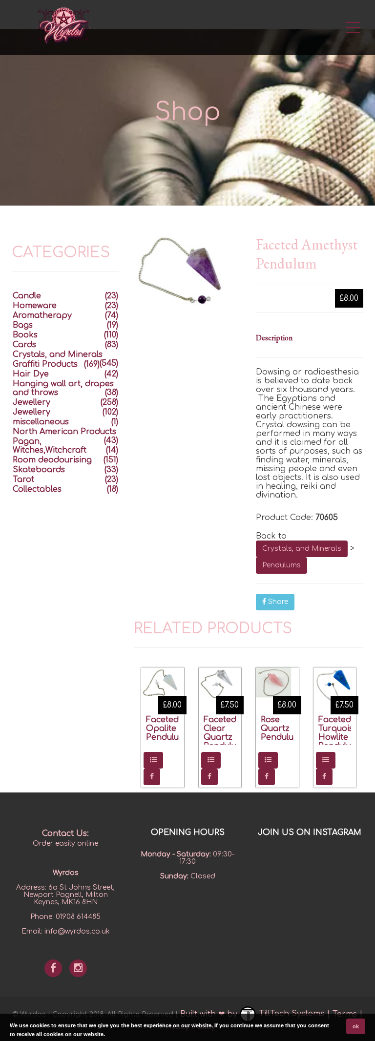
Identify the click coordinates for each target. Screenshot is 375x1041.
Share (277, 601)
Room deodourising (52, 460)
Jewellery (31, 402)
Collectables (37, 489)
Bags (23, 325)
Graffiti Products (45, 364)
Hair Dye (31, 374)
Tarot (23, 479)
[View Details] (153, 760)
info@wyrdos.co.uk (77, 931)
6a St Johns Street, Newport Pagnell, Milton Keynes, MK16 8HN (69, 895)
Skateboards (39, 469)
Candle (27, 295)
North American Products (64, 431)
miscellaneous (41, 421)
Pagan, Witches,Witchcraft (49, 446)
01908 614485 (78, 916)
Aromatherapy (42, 315)
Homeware (35, 305)
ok (356, 1026)
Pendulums (281, 565)
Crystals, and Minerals (301, 548)
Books (25, 335)
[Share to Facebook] (152, 777)
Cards (24, 344)
